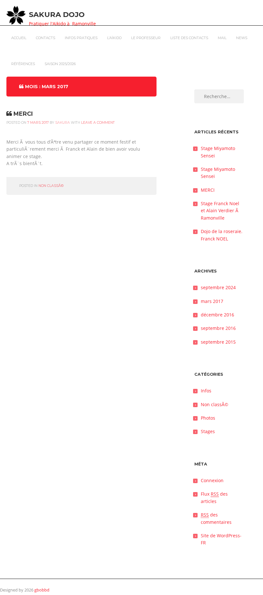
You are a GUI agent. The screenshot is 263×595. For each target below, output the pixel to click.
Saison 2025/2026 (60, 64)
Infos (206, 391)
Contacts (45, 38)
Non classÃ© (51, 186)
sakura (62, 123)
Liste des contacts (189, 38)
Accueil (18, 38)
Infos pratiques (81, 38)
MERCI (23, 113)
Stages (208, 431)
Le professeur (146, 38)
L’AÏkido (114, 38)
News (241, 38)
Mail (222, 38)
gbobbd (41, 590)
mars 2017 (212, 301)
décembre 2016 (217, 315)
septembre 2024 (218, 287)
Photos (208, 418)
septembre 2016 (218, 328)
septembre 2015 (218, 342)
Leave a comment (98, 123)
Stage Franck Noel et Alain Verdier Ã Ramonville (220, 210)
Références (23, 64)
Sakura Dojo (57, 14)
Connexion (212, 480)
